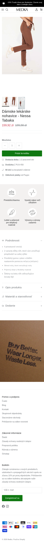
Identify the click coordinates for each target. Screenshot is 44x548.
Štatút (4, 437)
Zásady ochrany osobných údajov (16, 441)
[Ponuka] (2, 9)
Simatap (5, 454)
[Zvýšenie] (19, 146)
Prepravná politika (10, 445)
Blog (4, 405)
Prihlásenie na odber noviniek (15, 422)
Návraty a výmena (10, 450)
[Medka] (22, 9)
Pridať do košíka (22, 153)
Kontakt (5, 409)
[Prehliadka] (8, 9)
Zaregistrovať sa (12, 498)
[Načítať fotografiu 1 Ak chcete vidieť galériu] (22, 45)
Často (4, 401)
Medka (10, 539)
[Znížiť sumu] (5, 146)
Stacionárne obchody (11, 418)
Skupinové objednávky (12, 413)
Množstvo (6, 140)
